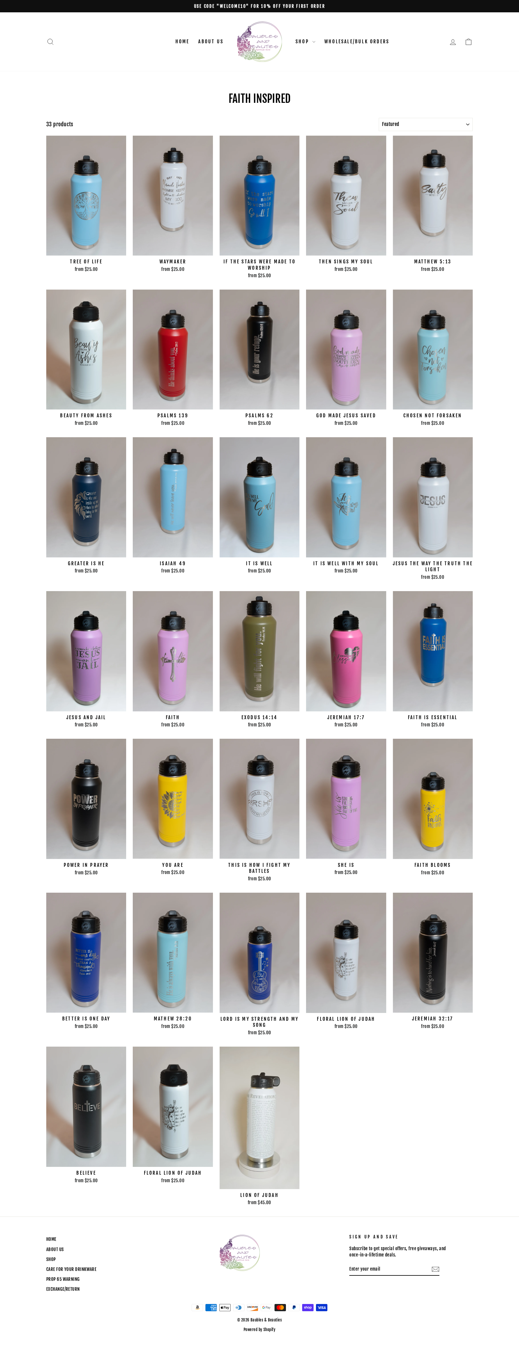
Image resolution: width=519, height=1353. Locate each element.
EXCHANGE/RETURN (63, 1289)
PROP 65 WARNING (63, 1279)
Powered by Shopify (259, 1329)
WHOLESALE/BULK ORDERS (356, 41)
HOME (182, 41)
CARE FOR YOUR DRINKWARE (71, 1269)
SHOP (303, 41)
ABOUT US (210, 41)
